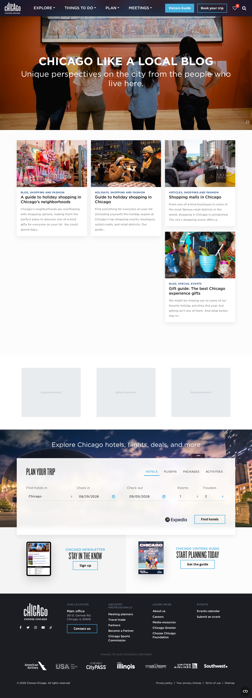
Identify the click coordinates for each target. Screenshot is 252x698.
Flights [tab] (170, 471)
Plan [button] (111, 8)
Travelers (209, 488)
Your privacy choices (188, 682)
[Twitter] (28, 628)
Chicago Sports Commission (119, 638)
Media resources (164, 622)
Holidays (102, 192)
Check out (135, 488)
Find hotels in (36, 488)
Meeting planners (120, 614)
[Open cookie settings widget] (245, 691)
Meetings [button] (139, 8)
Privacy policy (164, 682)
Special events (190, 283)
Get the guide (197, 564)
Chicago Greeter (164, 627)
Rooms (182, 488)
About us (159, 611)
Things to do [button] (79, 8)
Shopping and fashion (47, 192)
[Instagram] (35, 628)
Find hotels (210, 519)
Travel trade (117, 619)
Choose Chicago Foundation (164, 635)
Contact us (82, 628)
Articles (175, 192)
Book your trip (212, 8)
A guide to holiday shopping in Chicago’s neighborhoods (51, 199)
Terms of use (213, 682)
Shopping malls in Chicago (195, 197)
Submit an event (208, 616)
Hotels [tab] (152, 471)
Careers (158, 616)
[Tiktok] (51, 628)
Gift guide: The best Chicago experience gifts (197, 291)
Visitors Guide (180, 8)
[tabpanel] (126, 505)
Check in (83, 488)
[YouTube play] (43, 628)
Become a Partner (121, 630)
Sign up (85, 565)
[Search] (244, 8)
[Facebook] (20, 628)
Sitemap (229, 682)
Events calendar (208, 611)
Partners (114, 625)
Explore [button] (43, 8)
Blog (24, 192)
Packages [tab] (191, 471)
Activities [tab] (214, 471)
